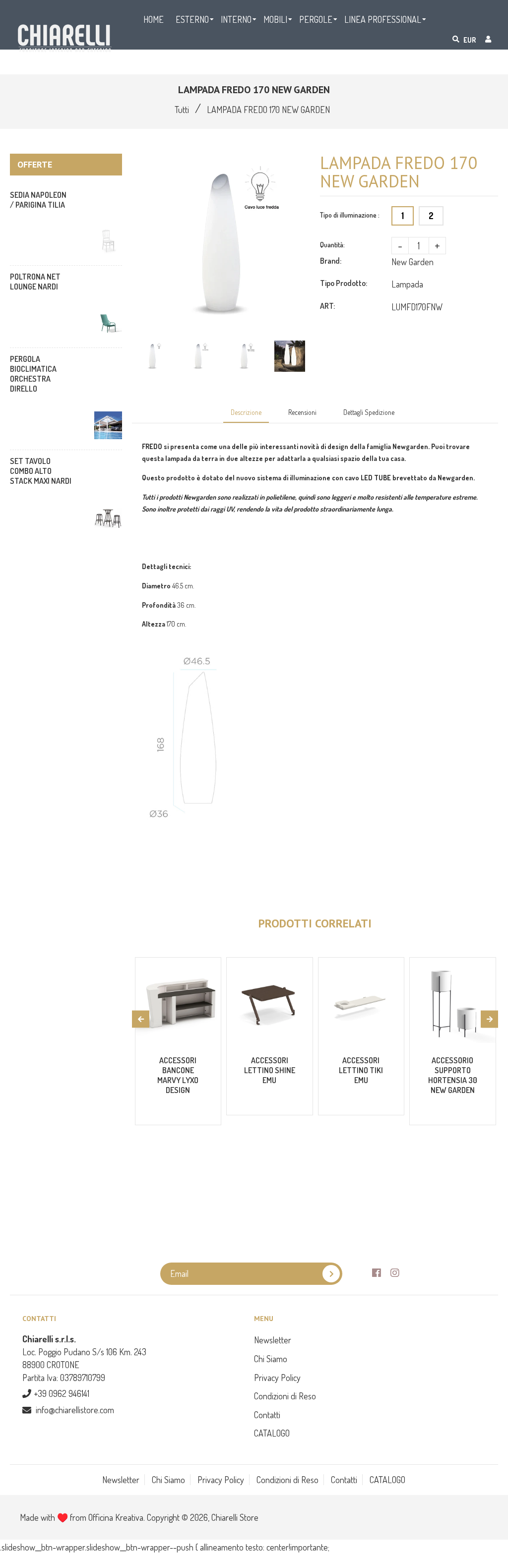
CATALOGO (272, 1433)
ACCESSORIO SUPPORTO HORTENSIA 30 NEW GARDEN (452, 1075)
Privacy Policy (277, 1377)
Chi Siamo (270, 1358)
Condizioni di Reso (285, 1395)
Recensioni (302, 412)
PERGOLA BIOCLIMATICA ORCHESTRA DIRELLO (33, 374)
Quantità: (332, 244)
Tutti (182, 109)
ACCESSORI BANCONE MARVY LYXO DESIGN (177, 1075)
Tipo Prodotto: (343, 283)
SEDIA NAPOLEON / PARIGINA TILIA (38, 200)
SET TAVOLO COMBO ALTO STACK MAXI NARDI (40, 471)
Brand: (330, 261)
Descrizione (246, 412)
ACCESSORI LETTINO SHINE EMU (269, 1070)
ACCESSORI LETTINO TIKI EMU (361, 1070)
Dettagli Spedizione (368, 412)
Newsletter (272, 1339)
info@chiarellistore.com (75, 1409)
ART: (327, 306)
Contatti (267, 1414)
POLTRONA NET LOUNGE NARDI (35, 281)
